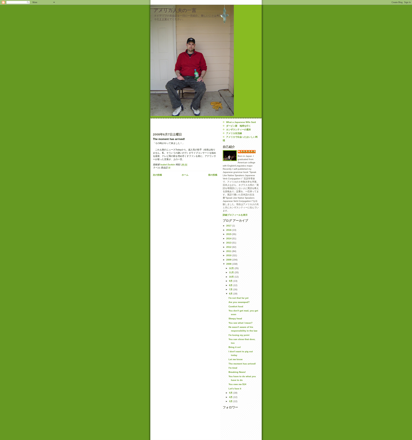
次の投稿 (157, 175)
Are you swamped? (239, 302)
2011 (229, 251)
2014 (229, 238)
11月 (231, 272)
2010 (229, 255)
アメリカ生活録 (234, 133)
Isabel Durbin (248, 151)
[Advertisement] (172, 125)
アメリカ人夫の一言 (175, 10)
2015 (229, 234)
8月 (231, 285)
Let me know (236, 359)
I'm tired (233, 368)
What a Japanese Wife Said (241, 122)
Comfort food (236, 306)
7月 (231, 289)
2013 (229, 242)
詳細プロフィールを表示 (235, 215)
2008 (229, 264)
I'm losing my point (239, 335)
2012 (229, 247)
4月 (231, 397)
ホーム (185, 175)
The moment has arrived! (242, 363)
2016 (229, 230)
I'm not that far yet (238, 298)
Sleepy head (235, 318)
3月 (231, 401)
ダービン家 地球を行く (238, 126)
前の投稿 (212, 175)
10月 (231, 276)
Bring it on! (235, 347)
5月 (231, 392)
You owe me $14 (237, 384)
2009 (229, 259)
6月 (231, 293)
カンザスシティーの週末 (238, 129)
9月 (231, 281)
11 (169, 167)
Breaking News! (237, 372)
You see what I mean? (241, 323)
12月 (231, 268)
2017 (229, 225)
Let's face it (235, 388)
